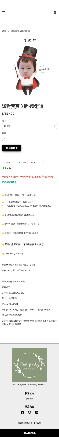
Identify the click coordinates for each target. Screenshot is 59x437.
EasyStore (42, 385)
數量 (4, 133)
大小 (4, 121)
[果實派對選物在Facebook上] (22, 414)
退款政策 (37, 423)
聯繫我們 (29, 399)
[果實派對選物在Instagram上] (29, 414)
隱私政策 (28, 423)
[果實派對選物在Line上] (37, 414)
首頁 (4, 31)
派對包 (21, 423)
